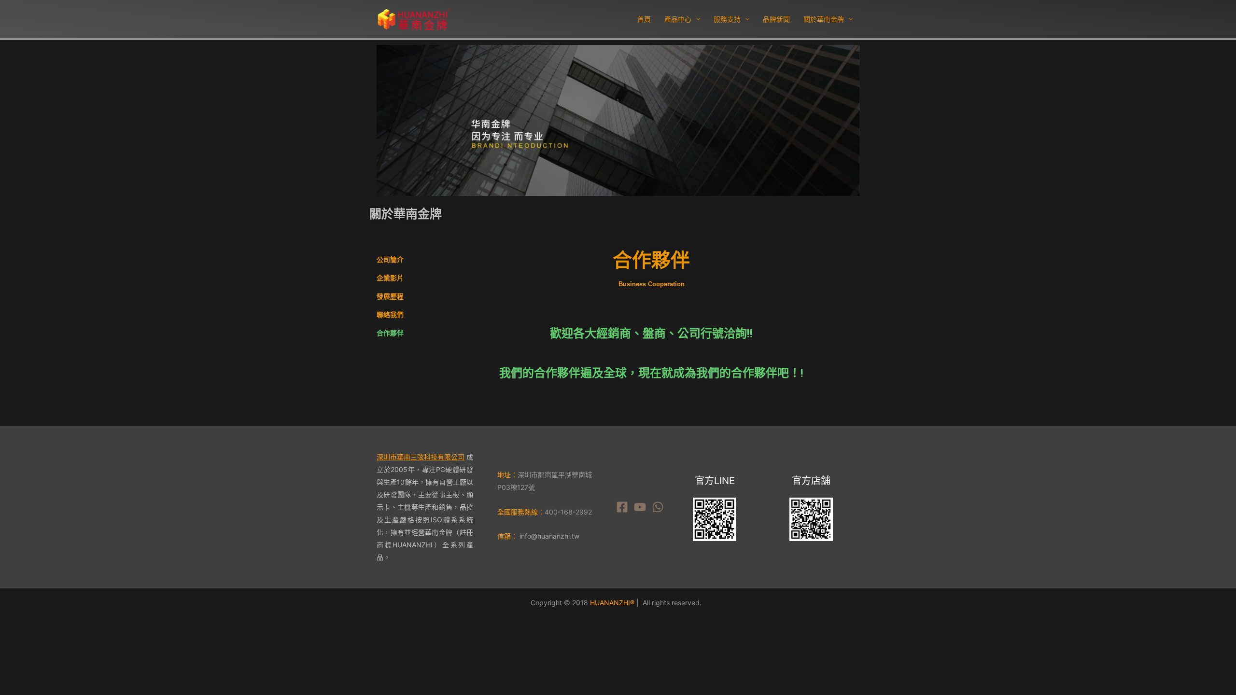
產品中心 (677, 19)
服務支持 (727, 19)
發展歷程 (390, 296)
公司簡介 (390, 260)
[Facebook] (622, 507)
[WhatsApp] (657, 507)
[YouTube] (639, 507)
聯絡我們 (390, 315)
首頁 (644, 19)
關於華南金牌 (823, 19)
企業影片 (390, 278)
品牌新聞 (776, 19)
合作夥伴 (390, 333)
